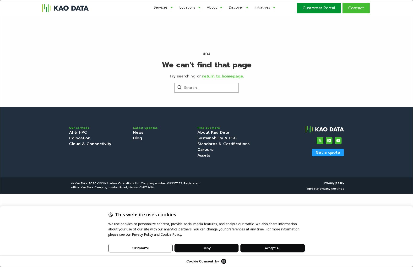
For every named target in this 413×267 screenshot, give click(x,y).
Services (161, 7)
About (212, 7)
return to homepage (222, 76)
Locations (187, 7)
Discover (236, 7)
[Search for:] (206, 88)
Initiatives (262, 7)
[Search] (179, 88)
